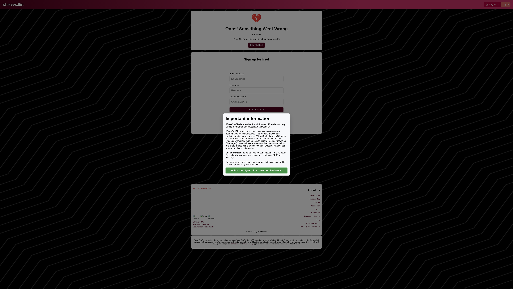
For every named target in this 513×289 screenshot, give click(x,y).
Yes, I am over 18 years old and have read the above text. (256, 170)
